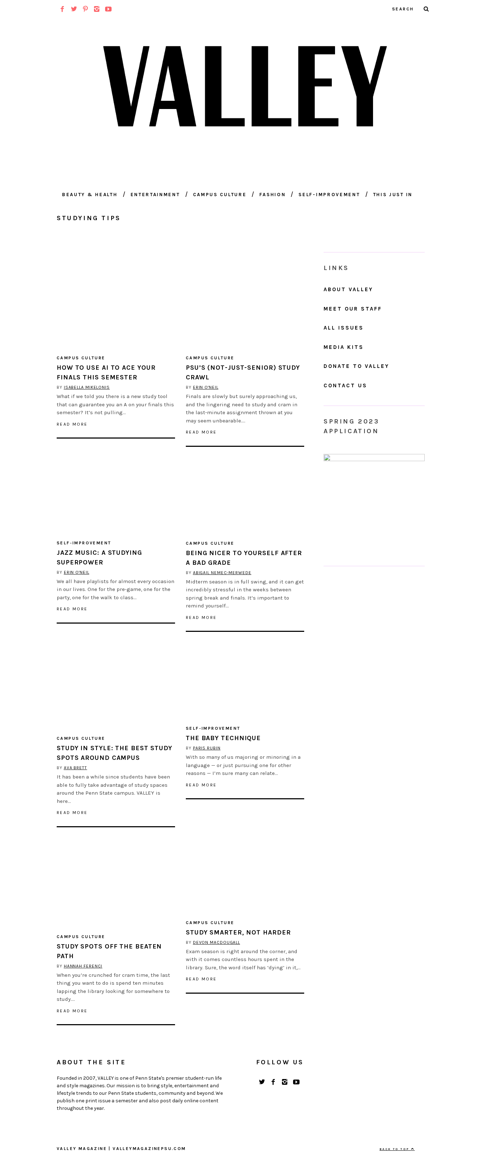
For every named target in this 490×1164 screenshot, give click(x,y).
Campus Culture (220, 194)
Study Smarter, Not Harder (238, 932)
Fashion (272, 194)
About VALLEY (348, 289)
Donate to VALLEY (356, 366)
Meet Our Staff (353, 309)
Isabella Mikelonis (87, 387)
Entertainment (155, 194)
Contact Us (345, 385)
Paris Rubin (207, 748)
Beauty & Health (90, 194)
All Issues (344, 328)
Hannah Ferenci (83, 966)
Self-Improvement (329, 194)
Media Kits (344, 347)
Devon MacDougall (216, 942)
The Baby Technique (223, 738)
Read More (72, 424)
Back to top (395, 1149)
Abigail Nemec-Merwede (222, 572)
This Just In (393, 194)
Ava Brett (75, 767)
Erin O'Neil (205, 387)
